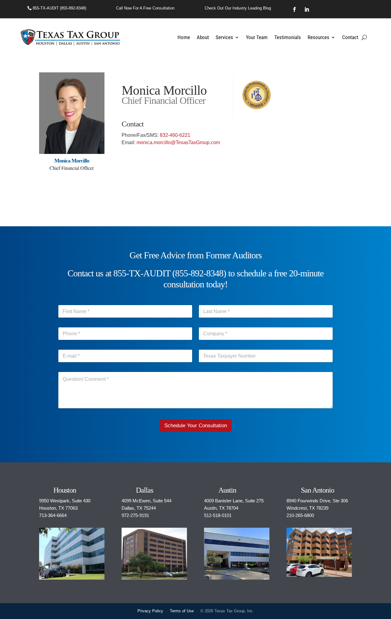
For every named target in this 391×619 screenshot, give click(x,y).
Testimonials (287, 37)
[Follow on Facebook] (294, 9)
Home (183, 37)
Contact (350, 37)
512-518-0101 (218, 515)
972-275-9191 (135, 515)
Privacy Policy (150, 611)
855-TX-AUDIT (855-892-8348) (58, 8)
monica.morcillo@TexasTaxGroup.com (178, 142)
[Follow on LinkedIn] (307, 9)
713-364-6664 (53, 515)
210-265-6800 (300, 515)
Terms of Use (182, 611)
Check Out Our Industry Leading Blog (238, 8)
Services (224, 37)
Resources (318, 37)
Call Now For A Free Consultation (145, 8)
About (203, 37)
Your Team (257, 37)
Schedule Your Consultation (195, 425)
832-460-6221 (175, 135)
